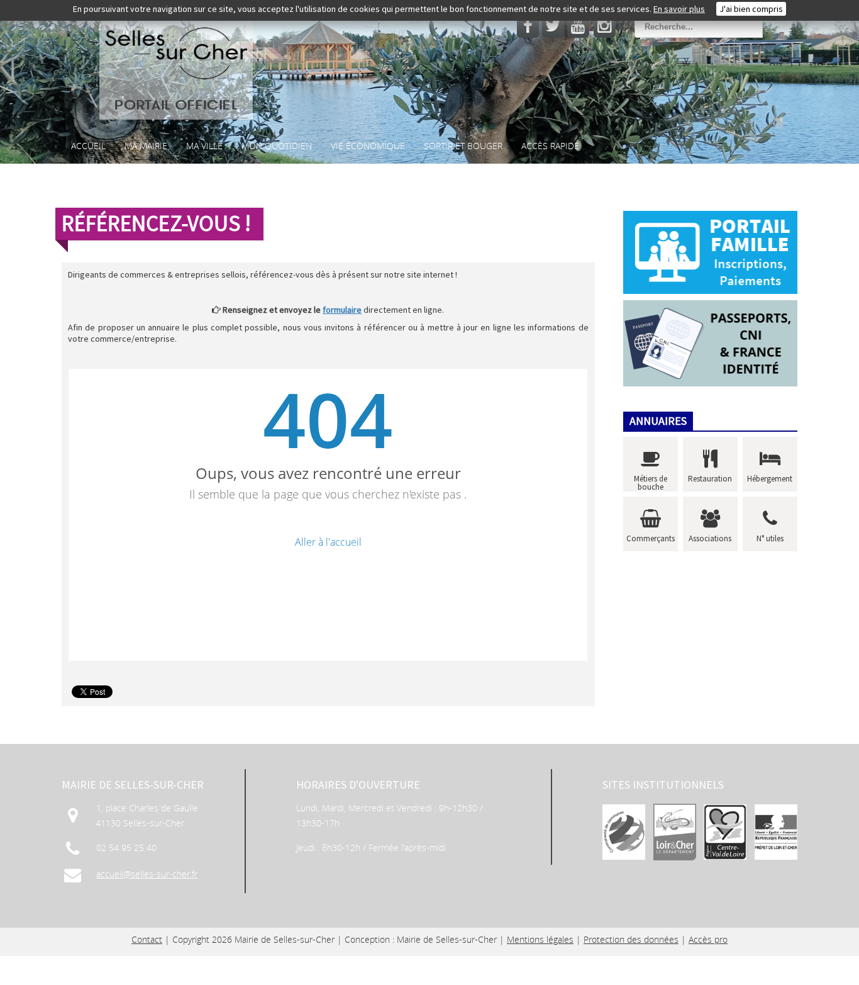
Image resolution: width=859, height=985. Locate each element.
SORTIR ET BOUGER (463, 146)
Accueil (88, 146)
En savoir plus (679, 8)
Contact (146, 939)
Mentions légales (540, 939)
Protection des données (631, 939)
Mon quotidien (276, 146)
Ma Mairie (146, 146)
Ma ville (204, 146)
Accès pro (708, 939)
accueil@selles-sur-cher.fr (146, 874)
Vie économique (368, 146)
